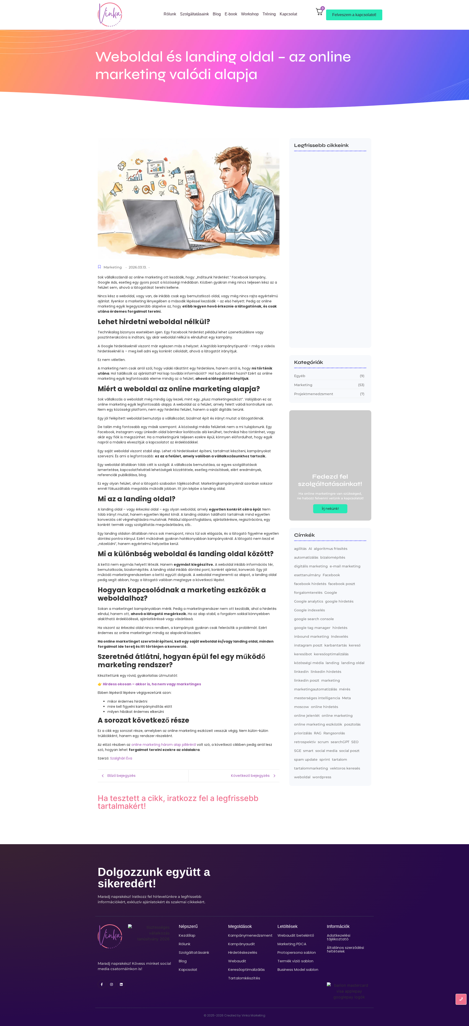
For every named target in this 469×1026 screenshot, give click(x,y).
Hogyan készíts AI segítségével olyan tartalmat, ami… (327, 334)
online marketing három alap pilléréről (163, 744)
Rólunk (170, 14)
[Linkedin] (121, 984)
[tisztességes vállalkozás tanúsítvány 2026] (149, 933)
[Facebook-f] (102, 984)
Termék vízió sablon (295, 961)
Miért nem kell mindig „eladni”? (322, 273)
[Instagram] (111, 984)
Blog (217, 14)
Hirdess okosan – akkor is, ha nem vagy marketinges (152, 684)
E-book (231, 14)
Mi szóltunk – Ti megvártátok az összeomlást (323, 211)
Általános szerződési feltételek (345, 949)
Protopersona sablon (296, 952)
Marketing (113, 267)
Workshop (250, 14)
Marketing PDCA (291, 943)
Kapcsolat (288, 14)
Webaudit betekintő (295, 935)
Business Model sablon (297, 969)
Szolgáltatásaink (194, 14)
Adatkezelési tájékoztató (338, 937)
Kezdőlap (187, 935)
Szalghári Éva (121, 758)
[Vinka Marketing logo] (110, 14)
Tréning (269, 14)
